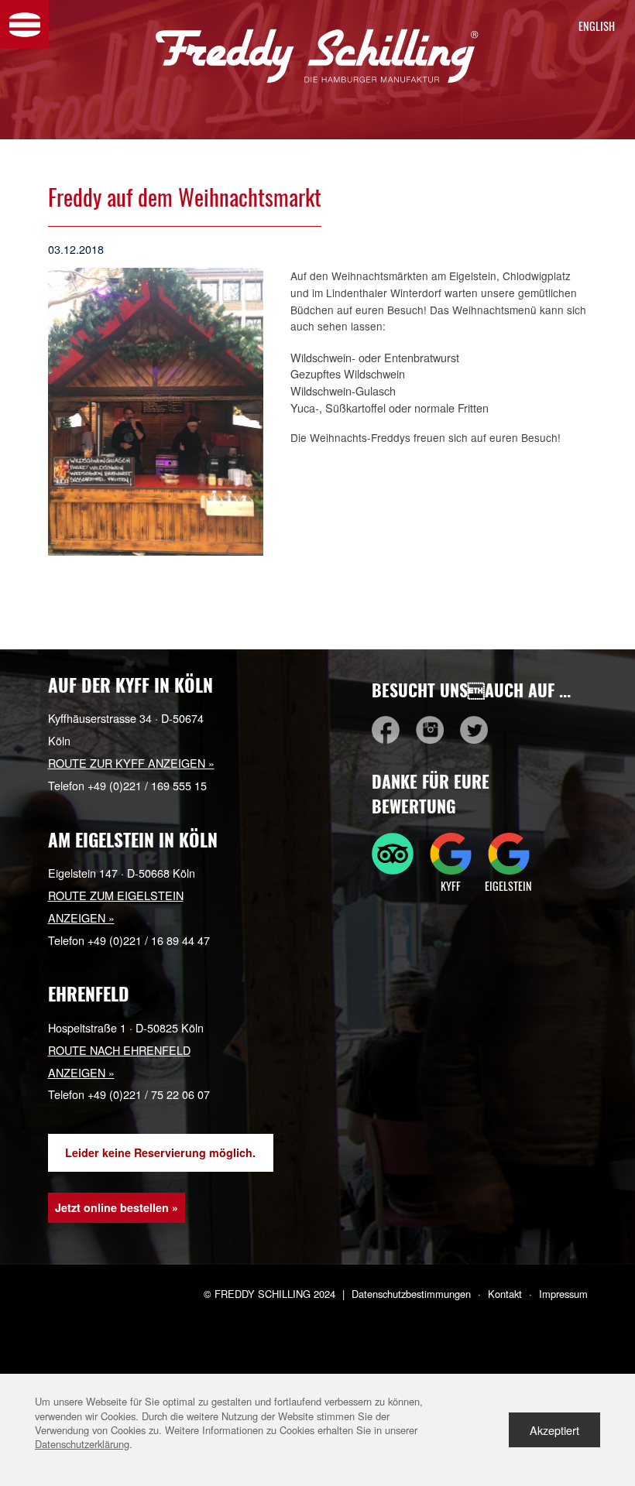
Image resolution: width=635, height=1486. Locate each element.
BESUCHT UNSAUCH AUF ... (471, 689)
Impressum (563, 1293)
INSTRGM (430, 730)
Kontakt (505, 1293)
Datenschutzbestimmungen (411, 1293)
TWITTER (474, 730)
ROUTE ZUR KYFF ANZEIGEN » (131, 763)
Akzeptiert (554, 1430)
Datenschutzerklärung (82, 1443)
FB (386, 730)
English (593, 26)
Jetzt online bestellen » (116, 1207)
